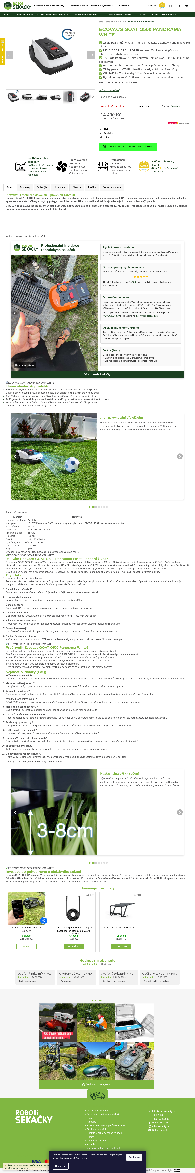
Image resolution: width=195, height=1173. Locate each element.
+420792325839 (160, 1119)
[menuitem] (50, 6)
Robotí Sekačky (160, 1122)
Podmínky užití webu (97, 1140)
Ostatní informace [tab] (112, 187)
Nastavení (60, 1166)
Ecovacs (175, 106)
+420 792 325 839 (111, 316)
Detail (26, 946)
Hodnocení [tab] (59, 187)
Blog (89, 1118)
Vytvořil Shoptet (151, 1170)
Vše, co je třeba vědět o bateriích (103, 1148)
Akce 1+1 (92, 1144)
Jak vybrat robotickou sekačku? (103, 1114)
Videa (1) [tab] (42, 187)
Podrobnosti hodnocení (141, 21)
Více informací (81, 1158)
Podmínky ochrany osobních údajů (104, 1133)
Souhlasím (134, 1157)
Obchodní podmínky (97, 1129)
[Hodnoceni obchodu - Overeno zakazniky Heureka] (161, 5)
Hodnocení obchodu (97, 960)
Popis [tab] (9, 187)
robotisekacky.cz (160, 1126)
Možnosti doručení (109, 90)
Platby (90, 1137)
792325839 (158, 1115)
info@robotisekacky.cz (147, 316)
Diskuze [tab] (76, 187)
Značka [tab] (92, 187)
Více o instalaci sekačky (97, 374)
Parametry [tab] (25, 187)
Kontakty (91, 1122)
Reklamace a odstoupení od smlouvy (106, 1125)
